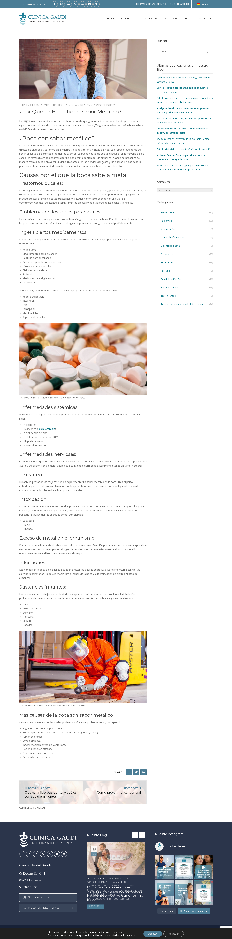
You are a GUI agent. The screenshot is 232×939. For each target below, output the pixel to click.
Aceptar (152, 933)
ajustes (131, 935)
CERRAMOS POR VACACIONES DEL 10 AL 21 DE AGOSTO (162, 4)
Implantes (166, 220)
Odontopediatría (170, 245)
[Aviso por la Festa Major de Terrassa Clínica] (203, 892)
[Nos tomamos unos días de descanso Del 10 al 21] (184, 867)
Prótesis (165, 270)
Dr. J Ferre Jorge (55, 105)
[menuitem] (202, 4)
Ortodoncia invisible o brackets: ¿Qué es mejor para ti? (183, 149)
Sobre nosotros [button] (38, 897)
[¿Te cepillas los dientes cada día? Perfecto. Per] (184, 892)
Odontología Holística (173, 237)
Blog (188, 18)
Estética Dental (169, 212)
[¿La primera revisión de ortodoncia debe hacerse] (203, 867)
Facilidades (171, 18)
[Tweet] (136, 772)
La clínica (126, 18)
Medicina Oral (168, 229)
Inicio (110, 18)
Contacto (204, 18)
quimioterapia (47, 428)
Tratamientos (148, 18)
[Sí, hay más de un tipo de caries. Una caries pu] (164, 892)
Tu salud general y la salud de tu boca (93, 105)
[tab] (48, 898)
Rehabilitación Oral (171, 279)
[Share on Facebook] (129, 772)
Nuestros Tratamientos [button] (43, 907)
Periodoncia (167, 262)
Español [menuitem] (204, 4)
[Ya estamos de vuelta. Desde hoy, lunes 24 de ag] (164, 867)
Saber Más (95, 906)
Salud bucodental (170, 287)
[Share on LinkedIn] (143, 772)
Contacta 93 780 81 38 (34, 4)
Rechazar (173, 933)
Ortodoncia (167, 254)
